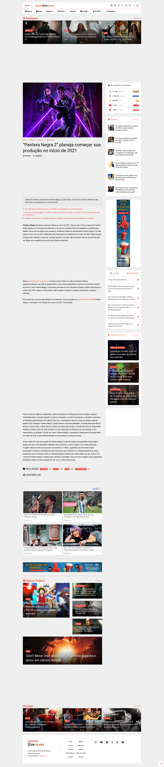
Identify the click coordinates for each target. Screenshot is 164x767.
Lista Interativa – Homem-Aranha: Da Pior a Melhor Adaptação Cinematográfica (41, 724)
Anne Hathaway (109, 33)
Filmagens (50, 140)
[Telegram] (111, 5)
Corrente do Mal (115, 389)
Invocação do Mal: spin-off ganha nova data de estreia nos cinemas (123, 354)
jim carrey (114, 367)
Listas (29, 706)
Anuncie (80, 757)
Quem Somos (70, 753)
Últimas (113, 119)
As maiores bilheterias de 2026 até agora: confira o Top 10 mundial (126, 140)
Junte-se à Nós (81, 753)
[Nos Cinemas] (62, 571)
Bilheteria (81, 745)
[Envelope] (123, 742)
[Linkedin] (130, 5)
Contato (70, 757)
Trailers (85, 11)
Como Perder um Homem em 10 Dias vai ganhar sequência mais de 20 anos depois (126, 165)
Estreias (70, 749)
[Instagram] (122, 5)
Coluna (28, 718)
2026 (27, 30)
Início (24, 140)
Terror (28, 651)
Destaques (31, 18)
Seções (49, 11)
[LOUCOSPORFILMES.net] (44, 6)
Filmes (62, 11)
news (32, 140)
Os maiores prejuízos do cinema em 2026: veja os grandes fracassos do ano (41, 36)
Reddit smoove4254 (85, 299)
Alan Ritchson (80, 586)
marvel (40, 140)
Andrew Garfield (80, 606)
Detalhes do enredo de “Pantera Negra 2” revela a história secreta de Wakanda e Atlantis (59, 218)
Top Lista (107, 718)
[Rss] (126, 5)
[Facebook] (115, 5)
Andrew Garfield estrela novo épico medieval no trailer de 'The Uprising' (86, 611)
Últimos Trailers (35, 580)
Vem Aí (70, 745)
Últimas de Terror (117, 335)
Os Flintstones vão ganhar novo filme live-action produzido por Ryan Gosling (126, 177)
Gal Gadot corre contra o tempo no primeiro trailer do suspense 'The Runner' (87, 629)
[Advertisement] (82, 63)
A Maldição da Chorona (117, 347)
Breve (39, 11)
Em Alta (97, 11)
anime (28, 599)
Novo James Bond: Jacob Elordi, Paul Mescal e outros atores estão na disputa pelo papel (126, 190)
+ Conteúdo (110, 11)
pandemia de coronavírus (38, 281)
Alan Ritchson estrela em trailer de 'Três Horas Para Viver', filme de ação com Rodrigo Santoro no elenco (85, 592)
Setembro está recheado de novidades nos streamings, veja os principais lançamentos (126, 153)
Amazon (78, 623)
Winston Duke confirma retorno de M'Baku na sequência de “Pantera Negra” (54, 209)
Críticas (80, 749)
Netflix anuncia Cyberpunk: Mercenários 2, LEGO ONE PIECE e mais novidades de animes (43, 608)
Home (29, 11)
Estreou (73, 11)
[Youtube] (119, 5)
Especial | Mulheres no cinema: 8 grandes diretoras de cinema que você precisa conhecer (121, 724)
